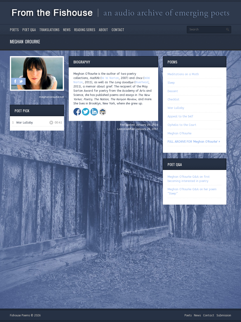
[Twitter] (21, 81)
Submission (224, 315)
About (103, 29)
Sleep (171, 82)
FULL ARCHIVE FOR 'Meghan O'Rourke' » (194, 141)
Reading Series (84, 29)
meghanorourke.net (51, 97)
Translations (49, 29)
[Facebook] (15, 81)
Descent (173, 91)
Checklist (173, 99)
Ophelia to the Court (182, 125)
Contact (118, 29)
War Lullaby (176, 108)
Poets (14, 29)
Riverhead (142, 82)
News (67, 29)
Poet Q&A (29, 29)
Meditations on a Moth (183, 74)
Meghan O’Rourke (179, 133)
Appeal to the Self (180, 116)
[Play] (51, 122)
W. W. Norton (110, 78)
